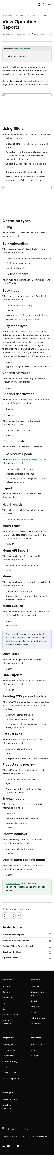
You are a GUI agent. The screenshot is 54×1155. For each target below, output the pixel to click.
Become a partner (10, 1078)
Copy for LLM (39, 34)
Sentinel (35, 986)
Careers (6, 992)
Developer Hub (9, 1099)
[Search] (44, 4)
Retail (5, 1067)
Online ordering (9, 1061)
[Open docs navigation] (49, 4)
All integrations (9, 1044)
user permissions (22, 48)
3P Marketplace (9, 1055)
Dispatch (35, 1006)
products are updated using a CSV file (27, 459)
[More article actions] (49, 34)
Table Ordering (38, 1018)
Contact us (7, 997)
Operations (46, 15)
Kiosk (33, 1012)
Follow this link (13, 883)
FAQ (4, 1003)
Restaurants (36, 1044)
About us (6, 986)
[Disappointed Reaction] (5, 915)
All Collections (8, 15)
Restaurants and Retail (28, 15)
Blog (4, 1009)
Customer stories (10, 1014)
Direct (34, 1001)
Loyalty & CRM (9, 1072)
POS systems (8, 1050)
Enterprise (36, 1055)
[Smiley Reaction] (20, 915)
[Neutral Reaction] (13, 915)
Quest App (36, 1023)
